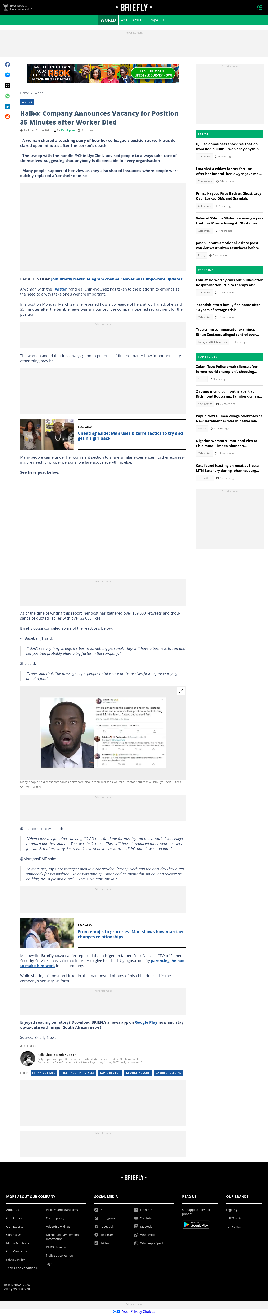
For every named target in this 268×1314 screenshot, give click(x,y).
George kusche (138, 1073)
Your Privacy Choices (138, 1311)
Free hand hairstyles (78, 1073)
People (202, 428)
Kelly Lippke (68, 130)
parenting (160, 960)
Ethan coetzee (43, 1073)
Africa (137, 20)
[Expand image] (181, 691)
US (165, 20)
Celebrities (204, 156)
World (108, 20)
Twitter (60, 289)
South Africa (205, 404)
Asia (124, 20)
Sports (202, 379)
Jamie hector (110, 1073)
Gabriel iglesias (168, 1073)
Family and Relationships (212, 342)
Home (24, 93)
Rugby (201, 255)
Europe (152, 20)
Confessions (205, 181)
